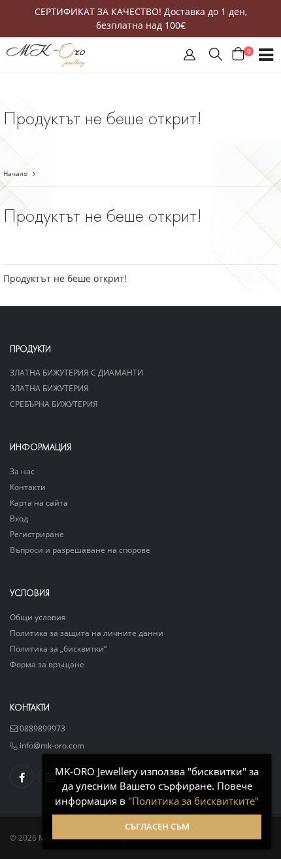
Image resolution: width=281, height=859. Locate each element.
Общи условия (38, 617)
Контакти (28, 487)
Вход (19, 518)
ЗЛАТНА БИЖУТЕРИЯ (49, 388)
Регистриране (37, 534)
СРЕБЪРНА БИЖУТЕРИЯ (54, 403)
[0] (238, 54)
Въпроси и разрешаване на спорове (80, 549)
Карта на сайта (39, 502)
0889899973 (41, 728)
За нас (22, 471)
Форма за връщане (47, 664)
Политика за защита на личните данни (86, 632)
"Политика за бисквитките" (193, 800)
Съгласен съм (157, 826)
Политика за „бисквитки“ (58, 648)
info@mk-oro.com (51, 745)
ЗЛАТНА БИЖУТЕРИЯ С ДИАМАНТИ (76, 372)
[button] (189, 57)
